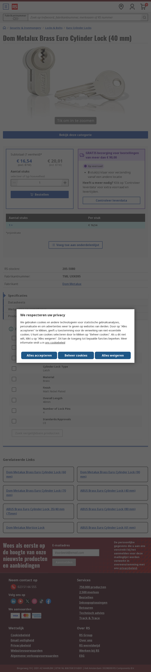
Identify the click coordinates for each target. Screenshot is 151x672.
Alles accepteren (39, 355)
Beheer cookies (76, 355)
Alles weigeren (113, 355)
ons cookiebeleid (55, 342)
